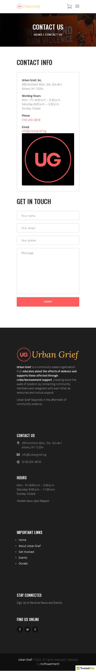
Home (38, 35)
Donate (23, 563)
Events (23, 558)
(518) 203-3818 (31, 462)
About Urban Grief (30, 546)
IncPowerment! (49, 664)
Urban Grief (25, 660)
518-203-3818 (31, 120)
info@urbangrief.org (34, 131)
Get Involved (26, 552)
